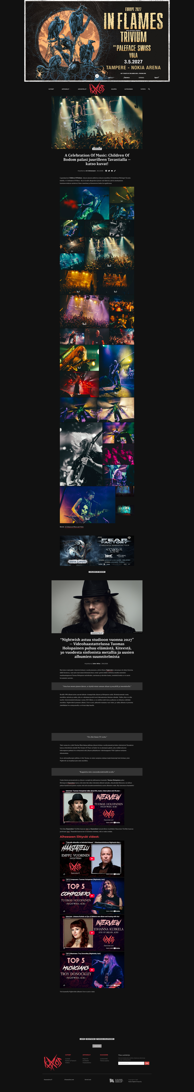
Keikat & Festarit (70, 1061)
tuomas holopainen (105, 1039)
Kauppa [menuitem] (114, 89)
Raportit (85, 1059)
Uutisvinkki (104, 1059)
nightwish (90, 1039)
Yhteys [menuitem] (143, 89)
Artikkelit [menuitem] (65, 89)
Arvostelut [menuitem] (82, 89)
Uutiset (67, 1059)
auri (82, 1039)
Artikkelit (86, 1061)
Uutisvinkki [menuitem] (128, 89)
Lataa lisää (97, 1046)
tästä (87, 829)
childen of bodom (97, 572)
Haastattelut (97, 633)
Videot (67, 1062)
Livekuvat (97, 149)
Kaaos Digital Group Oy (135, 1081)
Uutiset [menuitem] (51, 89)
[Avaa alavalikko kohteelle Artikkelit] (70, 89)
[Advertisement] (97, 719)
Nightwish (109, 670)
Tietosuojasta (104, 1061)
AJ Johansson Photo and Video (74, 527)
